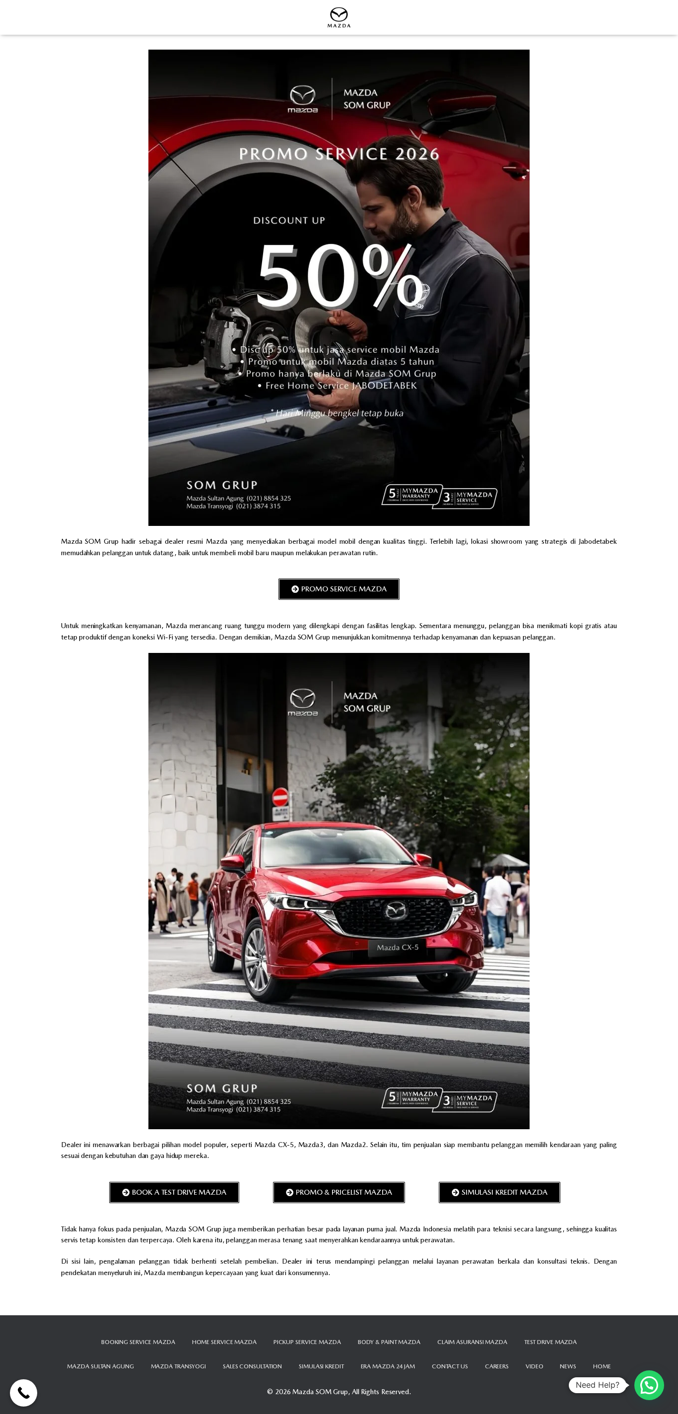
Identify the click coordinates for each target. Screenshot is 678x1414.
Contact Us (450, 1366)
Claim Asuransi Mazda (472, 1342)
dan (448, 1304)
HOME (602, 1366)
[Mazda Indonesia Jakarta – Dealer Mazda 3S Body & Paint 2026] (339, 17)
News (568, 1366)
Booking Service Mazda (138, 1342)
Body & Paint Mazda (389, 1342)
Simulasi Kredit (321, 1366)
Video (534, 1366)
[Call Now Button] (23, 1393)
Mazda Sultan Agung (100, 1366)
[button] (649, 1385)
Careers (497, 1366)
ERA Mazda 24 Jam (388, 1366)
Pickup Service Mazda (307, 1342)
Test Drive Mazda (550, 1342)
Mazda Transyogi (178, 1366)
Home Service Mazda (224, 1342)
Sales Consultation (252, 1366)
